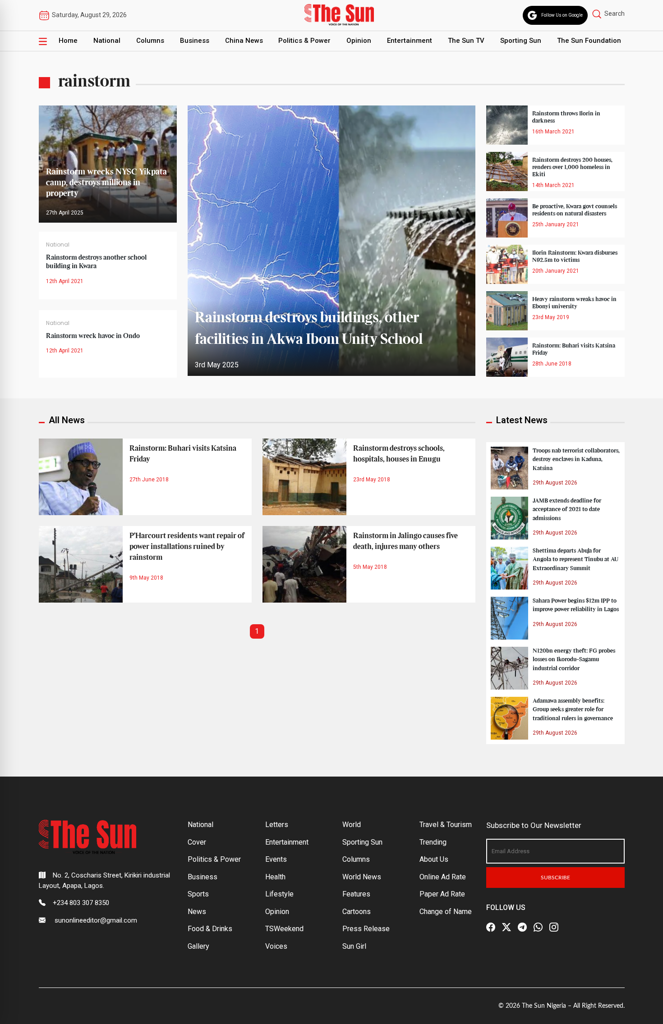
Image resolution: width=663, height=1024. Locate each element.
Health (275, 877)
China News (244, 41)
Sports (198, 894)
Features (356, 894)
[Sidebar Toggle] (43, 41)
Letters (276, 824)
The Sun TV (466, 41)
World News (361, 877)
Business (194, 41)
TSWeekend (284, 928)
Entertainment (409, 41)
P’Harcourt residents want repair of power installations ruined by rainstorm (186, 546)
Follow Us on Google (562, 15)
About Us (433, 859)
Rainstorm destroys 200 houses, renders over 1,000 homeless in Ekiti (572, 167)
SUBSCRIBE (555, 877)
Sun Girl (354, 946)
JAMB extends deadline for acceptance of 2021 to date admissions (567, 509)
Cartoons (356, 911)
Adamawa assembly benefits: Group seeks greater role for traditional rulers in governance (573, 709)
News (197, 911)
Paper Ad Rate (442, 894)
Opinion (358, 41)
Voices (276, 946)
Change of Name (445, 911)
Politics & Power (304, 41)
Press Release (366, 928)
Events (276, 859)
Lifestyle (279, 894)
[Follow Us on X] (506, 927)
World (351, 824)
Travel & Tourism (445, 824)
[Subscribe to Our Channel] (522, 927)
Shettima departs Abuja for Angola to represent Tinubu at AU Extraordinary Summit (575, 559)
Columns (150, 41)
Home (68, 41)
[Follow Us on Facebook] (490, 927)
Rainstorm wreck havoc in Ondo (93, 336)
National (106, 41)
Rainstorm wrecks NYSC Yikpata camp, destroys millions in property (106, 182)
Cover (197, 842)
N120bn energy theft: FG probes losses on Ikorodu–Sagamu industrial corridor (574, 659)
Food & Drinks (210, 928)
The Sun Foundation (589, 41)
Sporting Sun (520, 41)
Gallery (198, 946)
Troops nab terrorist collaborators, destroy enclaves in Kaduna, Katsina (576, 459)
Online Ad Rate (442, 877)
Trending (433, 842)
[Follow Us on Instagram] (553, 927)
